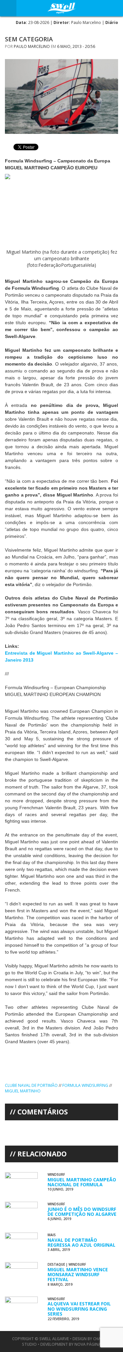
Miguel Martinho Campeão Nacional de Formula (82, 1182)
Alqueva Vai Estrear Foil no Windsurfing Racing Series (79, 1308)
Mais (52, 1235)
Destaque (56, 1264)
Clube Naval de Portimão (31, 1085)
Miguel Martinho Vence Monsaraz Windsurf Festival (78, 1274)
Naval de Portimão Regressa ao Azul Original (81, 1242)
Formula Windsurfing (85, 1085)
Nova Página (87, 1344)
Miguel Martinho (23, 1091)
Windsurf (56, 1174)
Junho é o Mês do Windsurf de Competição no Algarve (82, 1211)
